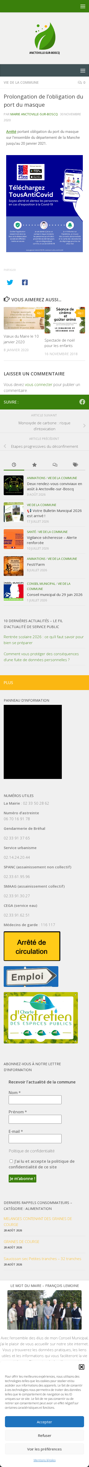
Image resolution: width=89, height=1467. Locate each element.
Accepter (44, 1421)
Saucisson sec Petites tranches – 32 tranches (42, 1258)
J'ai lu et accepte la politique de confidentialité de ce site (42, 1164)
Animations (36, 478)
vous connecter (38, 384)
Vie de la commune (21, 82)
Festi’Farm (36, 564)
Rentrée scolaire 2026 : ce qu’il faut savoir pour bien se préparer (44, 639)
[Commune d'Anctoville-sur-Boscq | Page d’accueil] (44, 38)
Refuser (44, 1435)
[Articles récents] (14, 465)
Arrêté (11, 131)
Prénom (18, 1112)
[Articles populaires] (34, 465)
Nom (15, 1092)
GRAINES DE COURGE (21, 1241)
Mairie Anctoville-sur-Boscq (34, 114)
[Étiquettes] (75, 465)
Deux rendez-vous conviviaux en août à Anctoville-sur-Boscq (54, 486)
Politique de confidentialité (32, 1151)
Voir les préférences (44, 1449)
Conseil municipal (41, 584)
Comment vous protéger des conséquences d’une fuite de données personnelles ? (41, 656)
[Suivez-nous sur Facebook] (82, 402)
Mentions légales (45, 1460)
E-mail (16, 1131)
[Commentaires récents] (54, 465)
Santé (31, 532)
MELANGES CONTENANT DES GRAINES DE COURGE (38, 1221)
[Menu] (83, 6)
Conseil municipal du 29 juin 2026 (55, 594)
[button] (81, 1367)
